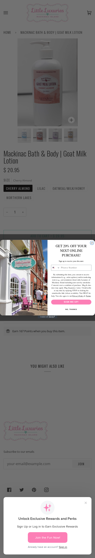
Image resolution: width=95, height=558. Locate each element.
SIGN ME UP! (71, 302)
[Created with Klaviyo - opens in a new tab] (47, 316)
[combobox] (55, 267)
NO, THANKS (71, 309)
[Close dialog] (92, 243)
